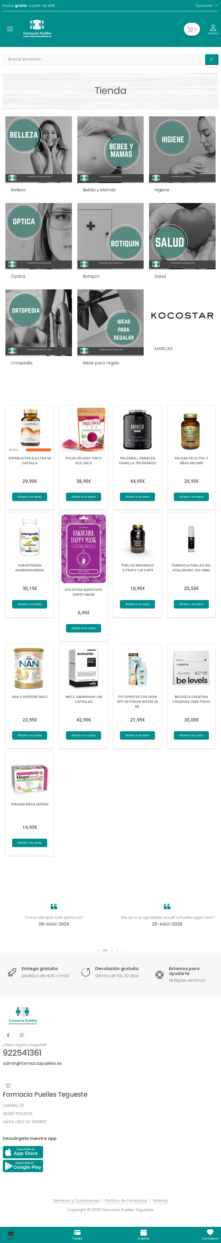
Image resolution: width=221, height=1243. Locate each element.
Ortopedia (21, 363)
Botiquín (91, 276)
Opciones (203, 5)
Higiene (162, 190)
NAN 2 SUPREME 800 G (30, 697)
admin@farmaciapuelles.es (32, 1063)
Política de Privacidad (126, 1200)
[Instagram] (21, 1035)
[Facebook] (8, 1035)
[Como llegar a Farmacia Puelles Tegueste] (8, 1085)
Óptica (18, 276)
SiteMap (160, 1200)
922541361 (22, 1053)
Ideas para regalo (101, 363)
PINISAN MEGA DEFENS (30, 804)
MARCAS (163, 349)
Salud (159, 276)
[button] (192, 29)
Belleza (18, 190)
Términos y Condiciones (76, 1200)
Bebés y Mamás (99, 190)
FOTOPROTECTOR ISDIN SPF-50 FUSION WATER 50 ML (137, 702)
